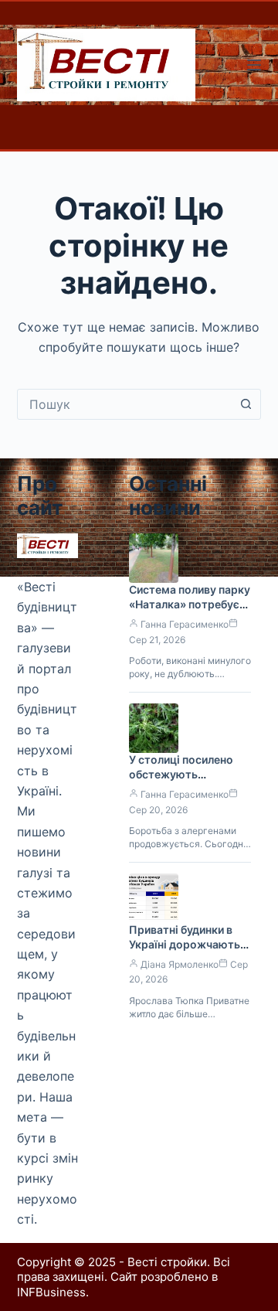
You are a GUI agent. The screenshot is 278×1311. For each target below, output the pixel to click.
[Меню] (254, 65)
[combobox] (125, 404)
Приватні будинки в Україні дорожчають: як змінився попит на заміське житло (186, 951)
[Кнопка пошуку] (245, 404)
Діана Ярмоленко (180, 964)
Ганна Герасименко (185, 624)
